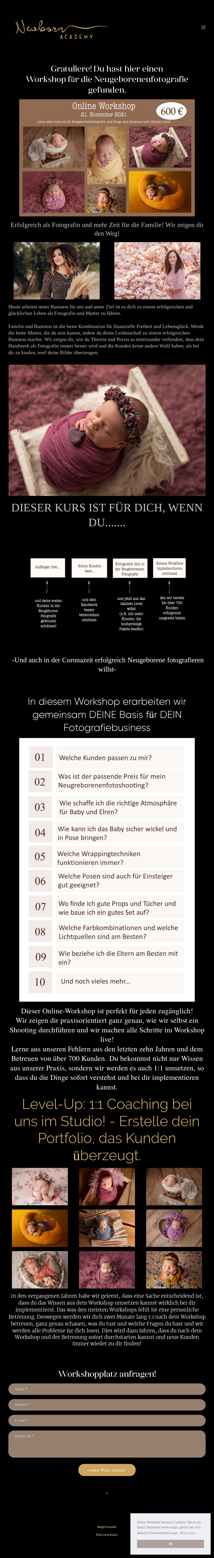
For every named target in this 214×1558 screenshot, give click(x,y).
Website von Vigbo (107, 1548)
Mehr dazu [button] (187, 1533)
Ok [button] (171, 1543)
